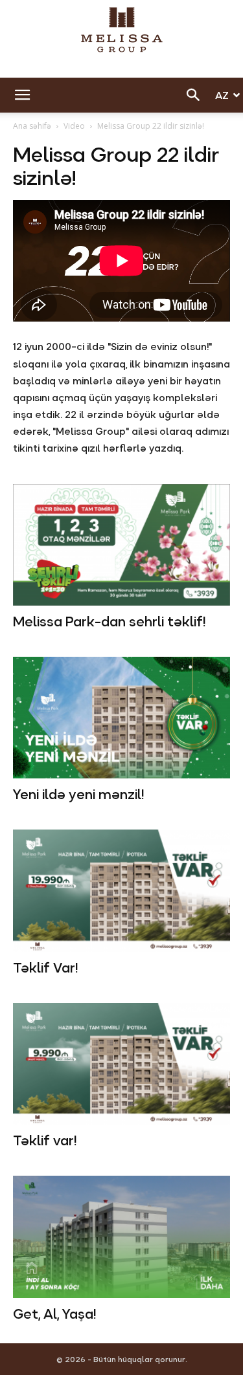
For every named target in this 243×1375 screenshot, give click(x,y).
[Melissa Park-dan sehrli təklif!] (121, 545)
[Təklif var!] (121, 1064)
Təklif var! (44, 1141)
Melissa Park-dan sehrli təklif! (109, 622)
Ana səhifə (32, 125)
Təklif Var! (45, 968)
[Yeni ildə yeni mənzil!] (121, 717)
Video (74, 125)
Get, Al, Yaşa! (54, 1314)
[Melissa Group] (121, 30)
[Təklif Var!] (121, 890)
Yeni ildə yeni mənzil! (78, 795)
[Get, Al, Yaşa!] (121, 1237)
